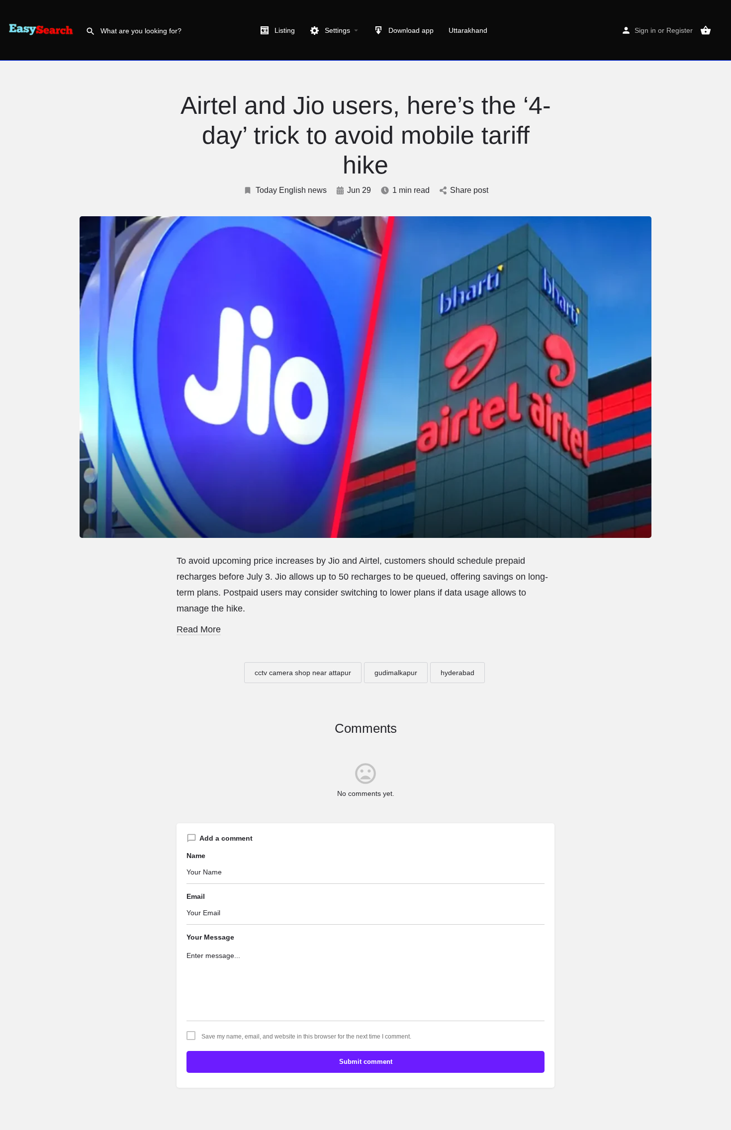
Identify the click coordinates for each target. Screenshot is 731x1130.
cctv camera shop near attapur (303, 673)
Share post (469, 190)
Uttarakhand (468, 30)
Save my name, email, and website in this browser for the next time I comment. (306, 1037)
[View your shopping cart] (705, 30)
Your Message (210, 937)
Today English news (291, 190)
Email (195, 896)
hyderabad (457, 673)
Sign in (645, 30)
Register (679, 30)
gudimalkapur (395, 673)
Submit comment (365, 1061)
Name (195, 856)
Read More (199, 629)
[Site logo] (42, 30)
